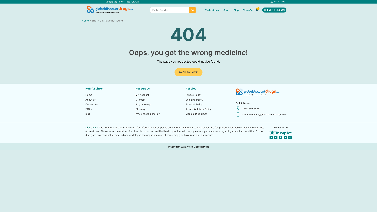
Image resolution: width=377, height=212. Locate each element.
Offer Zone (279, 1)
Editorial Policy (194, 104)
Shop (226, 10)
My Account (142, 94)
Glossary (140, 109)
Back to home (188, 72)
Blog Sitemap (143, 104)
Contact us (91, 104)
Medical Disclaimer (196, 113)
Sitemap (140, 99)
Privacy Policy (193, 94)
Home (85, 20)
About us (90, 99)
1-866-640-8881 (250, 108)
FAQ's (88, 109)
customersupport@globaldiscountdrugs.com (264, 114)
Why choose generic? (147, 113)
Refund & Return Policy (198, 109)
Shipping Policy (194, 99)
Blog (236, 10)
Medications (212, 10)
